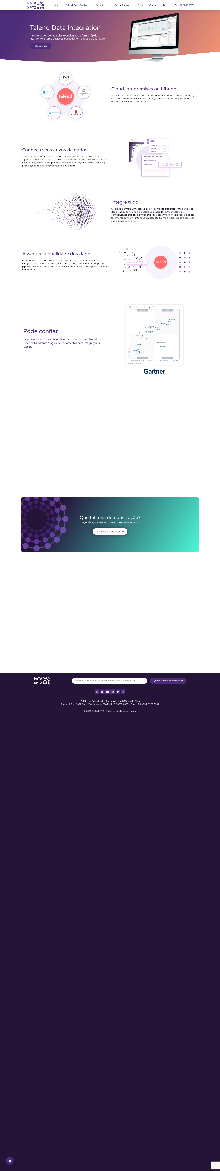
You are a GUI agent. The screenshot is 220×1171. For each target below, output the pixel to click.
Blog (140, 5)
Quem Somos (121, 5)
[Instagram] (123, 691)
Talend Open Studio (76, 5)
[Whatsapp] (97, 691)
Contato (153, 5)
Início (56, 5)
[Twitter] (118, 691)
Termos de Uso (114, 701)
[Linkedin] (102, 691)
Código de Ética (131, 701)
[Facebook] (112, 691)
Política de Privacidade (92, 701)
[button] (164, 5)
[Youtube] (107, 691)
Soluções (100, 5)
